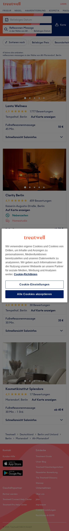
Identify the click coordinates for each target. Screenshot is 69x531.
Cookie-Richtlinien (25, 274)
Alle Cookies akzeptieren (34, 294)
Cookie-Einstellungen (34, 284)
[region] (34, 266)
